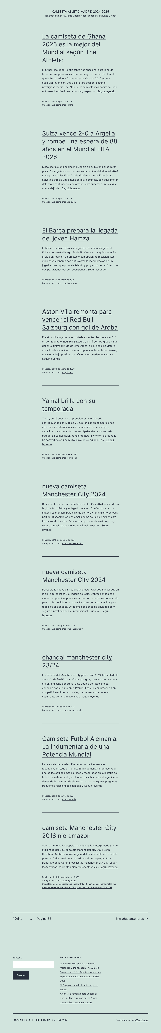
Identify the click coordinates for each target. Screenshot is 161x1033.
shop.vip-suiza (69, 202)
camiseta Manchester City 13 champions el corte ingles (85, 884)
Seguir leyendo (106, 91)
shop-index (67, 372)
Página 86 (44, 918)
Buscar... (17, 957)
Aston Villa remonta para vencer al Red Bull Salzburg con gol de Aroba (80, 319)
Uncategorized (69, 880)
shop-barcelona (69, 283)
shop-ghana (67, 105)
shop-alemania (69, 799)
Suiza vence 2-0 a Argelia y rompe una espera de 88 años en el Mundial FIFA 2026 (80, 976)
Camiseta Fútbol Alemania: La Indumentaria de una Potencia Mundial (80, 746)
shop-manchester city (72, 543)
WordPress (142, 1020)
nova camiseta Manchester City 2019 (94, 887)
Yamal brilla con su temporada (76, 1002)
